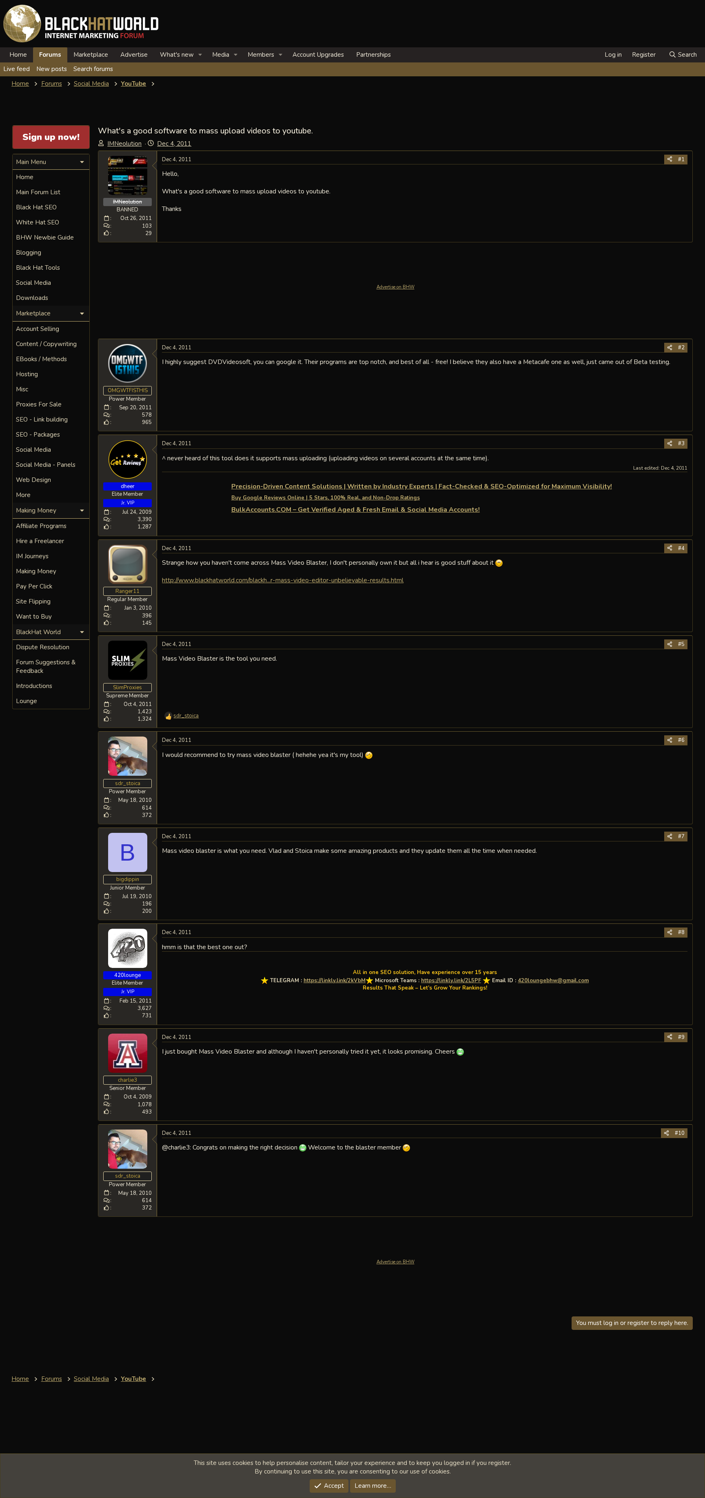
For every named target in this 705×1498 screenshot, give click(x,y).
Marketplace (90, 55)
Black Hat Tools (38, 268)
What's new (177, 55)
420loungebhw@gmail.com (553, 980)
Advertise (134, 55)
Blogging (28, 253)
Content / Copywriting (46, 344)
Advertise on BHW (396, 287)
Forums (50, 55)
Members (261, 55)
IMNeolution (124, 144)
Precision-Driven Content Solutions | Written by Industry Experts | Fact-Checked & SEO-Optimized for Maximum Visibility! (421, 486)
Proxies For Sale (39, 404)
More (23, 495)
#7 (681, 836)
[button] (200, 54)
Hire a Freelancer (40, 541)
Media (220, 55)
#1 (681, 159)
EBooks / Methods (41, 359)
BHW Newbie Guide (45, 237)
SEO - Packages (38, 435)
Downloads (32, 298)
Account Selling (37, 329)
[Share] (669, 159)
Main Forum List (38, 192)
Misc (22, 389)
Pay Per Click (34, 586)
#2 (681, 347)
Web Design (33, 480)
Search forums (93, 69)
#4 (681, 548)
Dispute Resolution (42, 647)
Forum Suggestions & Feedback (45, 666)
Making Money (36, 571)
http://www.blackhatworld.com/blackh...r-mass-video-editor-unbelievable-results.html (282, 580)
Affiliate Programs (41, 526)
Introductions (34, 686)
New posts (51, 69)
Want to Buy (34, 617)
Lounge (26, 701)
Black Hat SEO (36, 207)
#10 (680, 1133)
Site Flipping (33, 601)
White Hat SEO (37, 222)
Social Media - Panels (45, 465)
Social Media (33, 283)
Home (18, 55)
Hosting (27, 374)
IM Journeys (32, 556)
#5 (681, 644)
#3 (681, 443)
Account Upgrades (318, 55)
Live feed (16, 69)
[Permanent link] (615, 487)
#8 (681, 932)
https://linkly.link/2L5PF (451, 980)
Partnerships (373, 55)
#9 (681, 1037)
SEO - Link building (42, 419)
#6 (681, 740)
